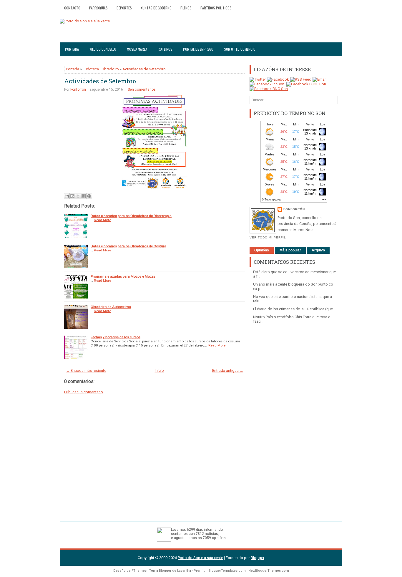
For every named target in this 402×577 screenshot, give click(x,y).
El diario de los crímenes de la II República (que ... (294, 309)
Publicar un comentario (83, 392)
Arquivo (318, 250)
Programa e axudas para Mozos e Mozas (123, 276)
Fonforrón (78, 89)
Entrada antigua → (227, 370)
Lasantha (184, 571)
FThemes (139, 571)
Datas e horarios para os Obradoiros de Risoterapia (131, 216)
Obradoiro (110, 69)
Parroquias (98, 7)
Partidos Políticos (216, 7)
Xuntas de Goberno (156, 7)
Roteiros (165, 49)
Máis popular (290, 250)
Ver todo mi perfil (268, 237)
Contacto (72, 7)
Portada (72, 49)
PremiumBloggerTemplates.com (220, 571)
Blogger (257, 558)
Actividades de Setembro (144, 69)
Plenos (186, 7)
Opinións (261, 250)
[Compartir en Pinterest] (89, 196)
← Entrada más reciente (86, 370)
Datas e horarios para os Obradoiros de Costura (128, 246)
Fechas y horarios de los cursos (115, 337)
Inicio (159, 370)
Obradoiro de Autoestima (111, 307)
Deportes (124, 7)
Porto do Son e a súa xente (200, 558)
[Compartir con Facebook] (84, 196)
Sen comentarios (142, 89)
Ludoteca (91, 69)
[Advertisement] (294, 419)
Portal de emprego (198, 49)
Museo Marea (137, 49)
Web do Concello (102, 49)
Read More (102, 220)
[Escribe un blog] (72, 196)
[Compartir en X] (78, 196)
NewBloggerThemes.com (268, 571)
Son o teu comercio (239, 49)
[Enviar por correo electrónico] (67, 196)
